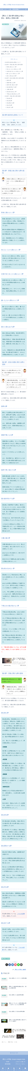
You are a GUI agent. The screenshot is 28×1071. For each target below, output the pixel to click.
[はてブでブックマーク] (12, 964)
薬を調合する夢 (10, 103)
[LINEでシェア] (18, 964)
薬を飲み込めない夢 (11, 91)
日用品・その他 (6, 958)
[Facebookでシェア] (9, 964)
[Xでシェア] (6, 964)
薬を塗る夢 (9, 100)
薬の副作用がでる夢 (11, 87)
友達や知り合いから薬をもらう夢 (15, 71)
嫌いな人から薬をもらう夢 (13, 73)
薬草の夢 (9, 80)
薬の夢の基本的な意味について (13, 62)
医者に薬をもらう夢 (11, 66)
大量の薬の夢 (10, 89)
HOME (7, 1061)
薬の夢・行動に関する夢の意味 (13, 96)
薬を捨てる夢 (10, 107)
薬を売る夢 (9, 105)
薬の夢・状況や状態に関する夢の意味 (14, 78)
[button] (21, 964)
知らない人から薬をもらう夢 (14, 69)
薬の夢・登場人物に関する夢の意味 (14, 64)
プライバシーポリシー (20, 1065)
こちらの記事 (21, 913)
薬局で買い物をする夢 (12, 84)
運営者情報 (7, 1064)
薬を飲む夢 (9, 98)
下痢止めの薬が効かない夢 (13, 94)
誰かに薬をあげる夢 (11, 75)
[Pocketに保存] (15, 964)
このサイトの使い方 (20, 1061)
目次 (12, 59)
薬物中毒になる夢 (11, 82)
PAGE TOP (14, 1053)
